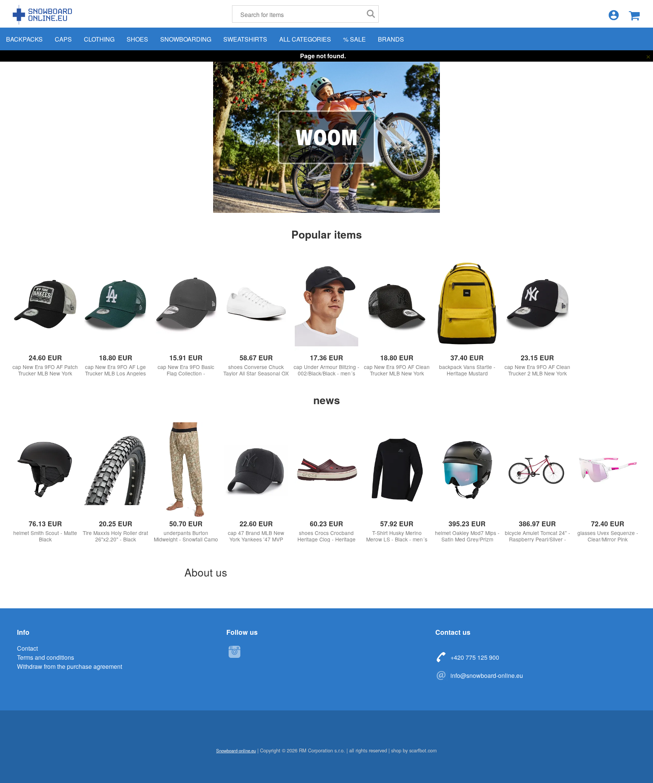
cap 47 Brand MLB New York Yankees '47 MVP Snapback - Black (256, 539)
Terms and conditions (45, 657)
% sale (354, 39)
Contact (27, 648)
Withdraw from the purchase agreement (69, 666)
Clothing (99, 39)
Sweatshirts (245, 39)
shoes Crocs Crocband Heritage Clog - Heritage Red (326, 539)
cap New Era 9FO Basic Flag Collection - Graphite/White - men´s (186, 373)
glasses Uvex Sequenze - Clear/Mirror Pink (607, 536)
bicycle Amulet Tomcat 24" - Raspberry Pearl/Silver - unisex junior (537, 539)
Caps (63, 39)
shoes (137, 39)
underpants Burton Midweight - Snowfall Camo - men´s (186, 539)
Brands (391, 39)
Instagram (234, 652)
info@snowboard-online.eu (486, 675)
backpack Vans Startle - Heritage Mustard (467, 370)
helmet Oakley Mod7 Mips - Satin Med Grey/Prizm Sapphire (467, 539)
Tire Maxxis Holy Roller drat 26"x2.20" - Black (115, 536)
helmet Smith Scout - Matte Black (45, 536)
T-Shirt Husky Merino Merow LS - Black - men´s (396, 536)
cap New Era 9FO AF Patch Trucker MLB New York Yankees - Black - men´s (45, 373)
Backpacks (24, 39)
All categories (305, 39)
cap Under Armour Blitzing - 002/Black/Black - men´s (326, 370)
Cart (634, 15)
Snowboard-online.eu (43, 15)
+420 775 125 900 (474, 657)
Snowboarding (185, 39)
